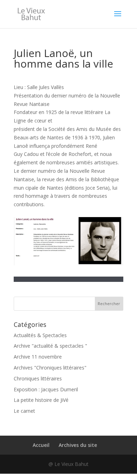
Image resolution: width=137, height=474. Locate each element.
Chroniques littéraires (38, 378)
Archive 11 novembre (38, 356)
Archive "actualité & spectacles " (50, 345)
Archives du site (78, 445)
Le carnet (24, 410)
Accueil (41, 445)
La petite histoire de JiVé (41, 400)
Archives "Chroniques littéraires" (50, 367)
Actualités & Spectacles (40, 335)
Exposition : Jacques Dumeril (46, 389)
